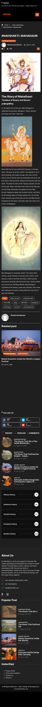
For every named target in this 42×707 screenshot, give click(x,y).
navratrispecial (28, 307)
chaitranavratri (28, 298)
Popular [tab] (21, 433)
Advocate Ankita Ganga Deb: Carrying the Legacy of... (26, 481)
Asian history (22, 353)
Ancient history (9, 353)
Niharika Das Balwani (14, 45)
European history (20, 439)
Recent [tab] (8, 433)
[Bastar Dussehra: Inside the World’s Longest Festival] (9, 640)
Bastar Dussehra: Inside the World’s (28, 639)
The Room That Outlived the (29, 625)
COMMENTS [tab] (34, 433)
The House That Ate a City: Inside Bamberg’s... (26, 442)
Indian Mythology (17, 25)
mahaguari (34, 302)
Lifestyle (17, 478)
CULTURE (7, 302)
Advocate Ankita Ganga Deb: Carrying (28, 653)
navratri (17, 307)
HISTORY (24, 302)
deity (15, 302)
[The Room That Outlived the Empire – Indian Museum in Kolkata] (9, 626)
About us (9, 677)
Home (6, 25)
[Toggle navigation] (37, 14)
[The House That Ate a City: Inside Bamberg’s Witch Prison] (9, 612)
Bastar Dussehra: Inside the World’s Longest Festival (26, 468)
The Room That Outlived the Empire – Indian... (26, 455)
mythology (7, 307)
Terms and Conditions (13, 673)
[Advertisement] (21, 389)
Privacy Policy (10, 671)
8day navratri (14, 298)
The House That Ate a (27, 611)
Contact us (9, 675)
